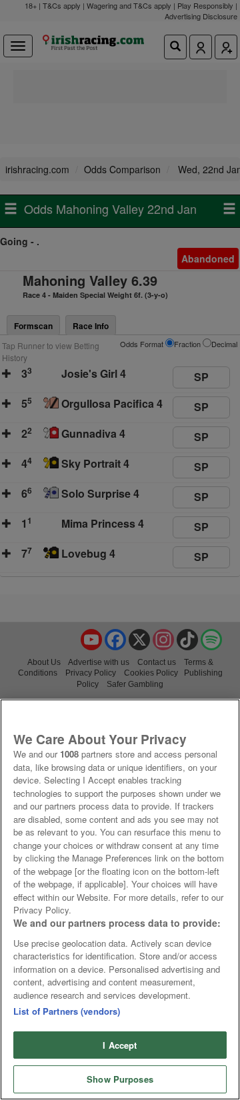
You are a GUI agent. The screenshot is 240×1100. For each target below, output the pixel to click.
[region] (120, 899)
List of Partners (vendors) (66, 1011)
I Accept (120, 1045)
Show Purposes (120, 1079)
